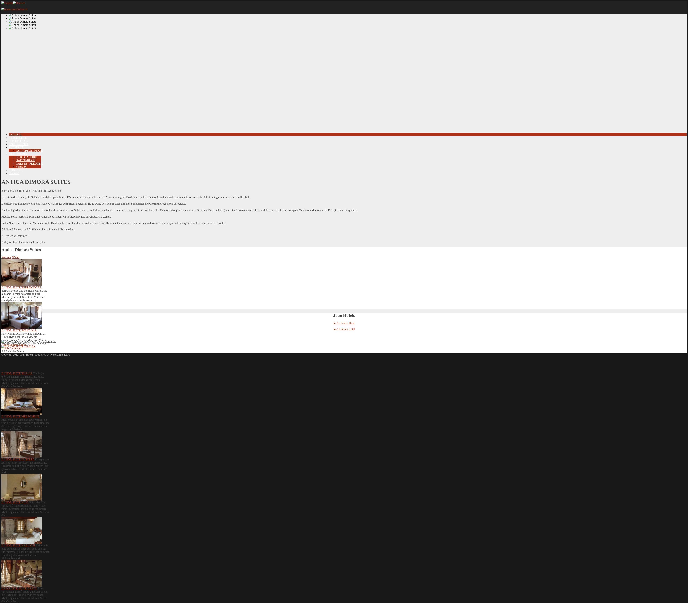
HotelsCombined (11, 348)
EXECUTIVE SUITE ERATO (19, 588)
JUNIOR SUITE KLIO (15, 502)
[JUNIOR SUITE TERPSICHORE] (21, 272)
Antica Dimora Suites (13, 344)
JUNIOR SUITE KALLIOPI (18, 545)
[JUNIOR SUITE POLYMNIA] (21, 315)
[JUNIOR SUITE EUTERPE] (21, 444)
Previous (6, 257)
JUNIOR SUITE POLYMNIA (19, 330)
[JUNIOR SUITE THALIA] (21, 358)
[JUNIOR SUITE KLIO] (21, 487)
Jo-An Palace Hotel (344, 323)
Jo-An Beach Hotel (344, 329)
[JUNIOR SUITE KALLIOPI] (21, 530)
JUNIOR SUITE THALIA (17, 373)
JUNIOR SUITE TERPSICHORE (21, 287)
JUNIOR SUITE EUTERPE (18, 459)
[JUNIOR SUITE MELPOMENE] (21, 401)
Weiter (15, 257)
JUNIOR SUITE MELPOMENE (20, 416)
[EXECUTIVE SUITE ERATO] (21, 573)
